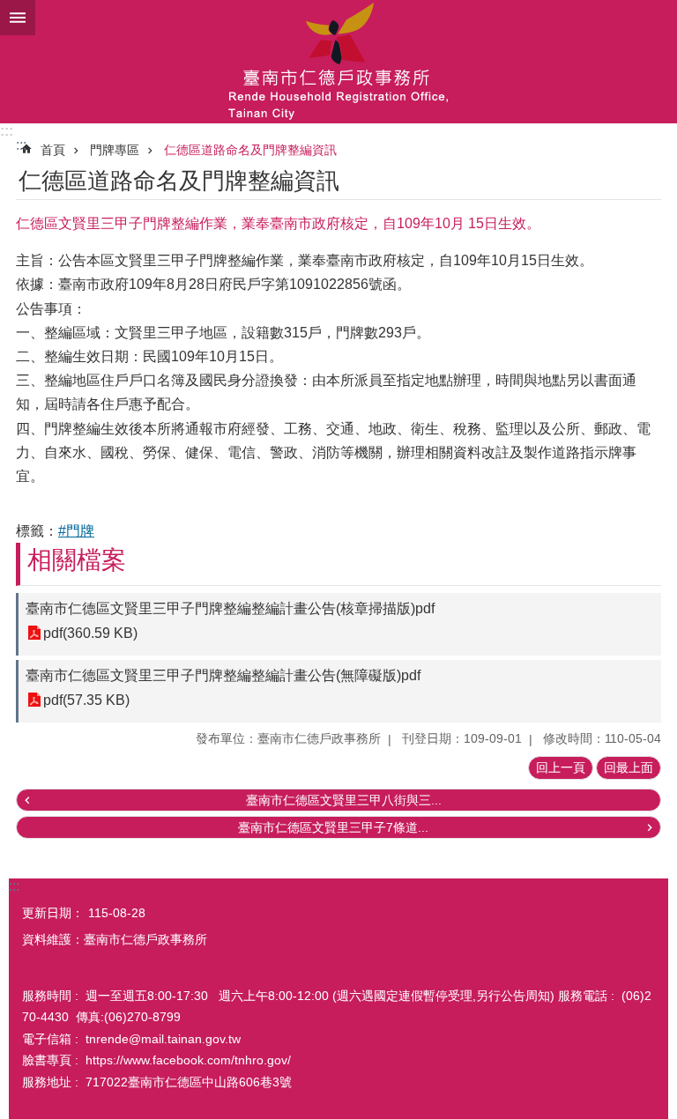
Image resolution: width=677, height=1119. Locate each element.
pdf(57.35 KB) (86, 700)
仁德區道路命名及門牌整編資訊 (250, 150)
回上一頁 (560, 767)
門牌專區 (114, 150)
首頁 (53, 150)
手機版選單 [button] (17, 17)
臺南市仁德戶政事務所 (338, 61)
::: (6, 130)
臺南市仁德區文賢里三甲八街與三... (344, 800)
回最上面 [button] (628, 767)
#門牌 (76, 530)
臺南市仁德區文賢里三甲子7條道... (333, 827)
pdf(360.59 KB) (90, 633)
